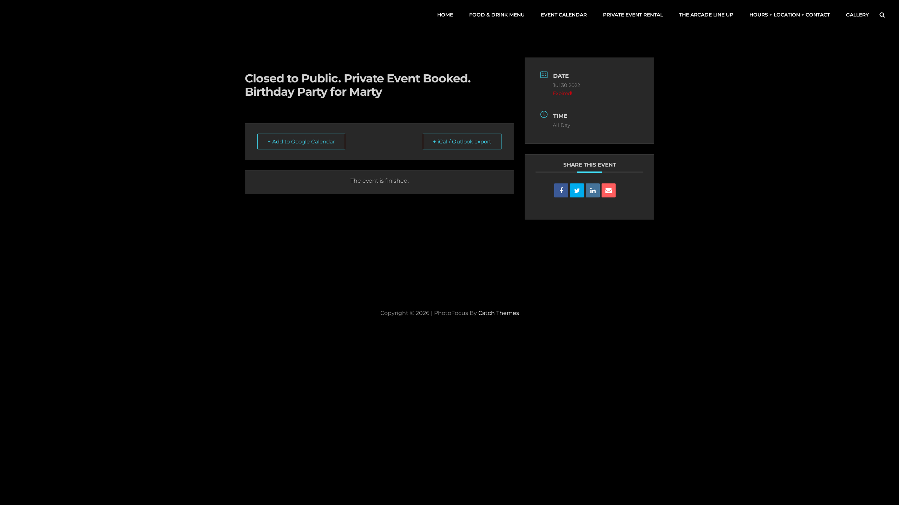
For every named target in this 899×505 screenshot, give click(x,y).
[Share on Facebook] (561, 190)
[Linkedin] (593, 190)
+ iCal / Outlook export (462, 141)
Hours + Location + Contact (789, 15)
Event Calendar (564, 15)
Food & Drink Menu (497, 15)
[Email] (609, 190)
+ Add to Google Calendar (301, 141)
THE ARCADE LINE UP (706, 15)
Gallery (857, 15)
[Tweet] (577, 190)
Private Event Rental (633, 15)
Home (445, 15)
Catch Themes (498, 313)
